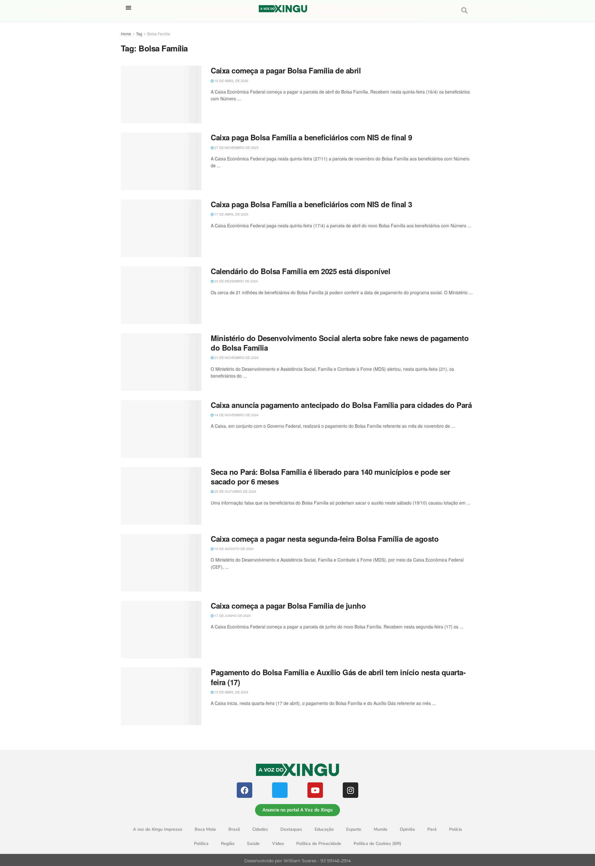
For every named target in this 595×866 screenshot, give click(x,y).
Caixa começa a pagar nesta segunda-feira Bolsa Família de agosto (325, 538)
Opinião (407, 829)
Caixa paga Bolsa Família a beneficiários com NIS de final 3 (311, 204)
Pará (432, 829)
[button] (128, 7)
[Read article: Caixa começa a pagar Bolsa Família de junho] (161, 629)
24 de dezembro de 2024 (236, 280)
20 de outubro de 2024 (235, 491)
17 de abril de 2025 (231, 214)
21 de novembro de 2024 (236, 357)
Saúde (253, 843)
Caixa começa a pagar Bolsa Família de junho (288, 605)
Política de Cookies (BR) (377, 843)
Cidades (260, 829)
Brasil (234, 829)
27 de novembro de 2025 (236, 147)
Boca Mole (205, 829)
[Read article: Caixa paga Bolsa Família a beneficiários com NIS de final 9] (161, 161)
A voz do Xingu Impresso (157, 829)
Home (126, 33)
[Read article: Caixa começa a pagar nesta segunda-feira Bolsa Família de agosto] (161, 563)
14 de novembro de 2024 (236, 414)
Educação (324, 829)
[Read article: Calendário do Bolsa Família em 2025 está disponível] (161, 295)
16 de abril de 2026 (231, 80)
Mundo (380, 829)
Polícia (455, 829)
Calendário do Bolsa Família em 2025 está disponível (300, 271)
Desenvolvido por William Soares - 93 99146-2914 (297, 861)
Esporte (353, 829)
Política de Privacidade (318, 843)
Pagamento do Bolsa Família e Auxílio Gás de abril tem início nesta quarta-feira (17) (338, 677)
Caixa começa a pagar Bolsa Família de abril (286, 70)
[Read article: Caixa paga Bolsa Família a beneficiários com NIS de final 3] (161, 228)
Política (201, 843)
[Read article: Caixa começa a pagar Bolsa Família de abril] (161, 94)
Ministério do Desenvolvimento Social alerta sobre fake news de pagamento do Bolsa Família (340, 343)
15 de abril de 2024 (231, 691)
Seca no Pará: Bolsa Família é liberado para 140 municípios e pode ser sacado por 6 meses (330, 476)
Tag (139, 33)
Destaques (291, 829)
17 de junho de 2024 (232, 615)
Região (228, 843)
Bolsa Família (158, 33)
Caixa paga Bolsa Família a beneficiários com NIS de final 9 (311, 137)
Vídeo (278, 843)
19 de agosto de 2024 (233, 548)
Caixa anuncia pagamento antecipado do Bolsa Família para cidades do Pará (341, 405)
